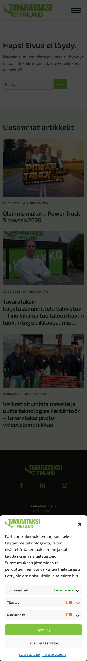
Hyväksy (43, 630)
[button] (79, 523)
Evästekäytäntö (29, 654)
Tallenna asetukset (43, 643)
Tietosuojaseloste (54, 654)
